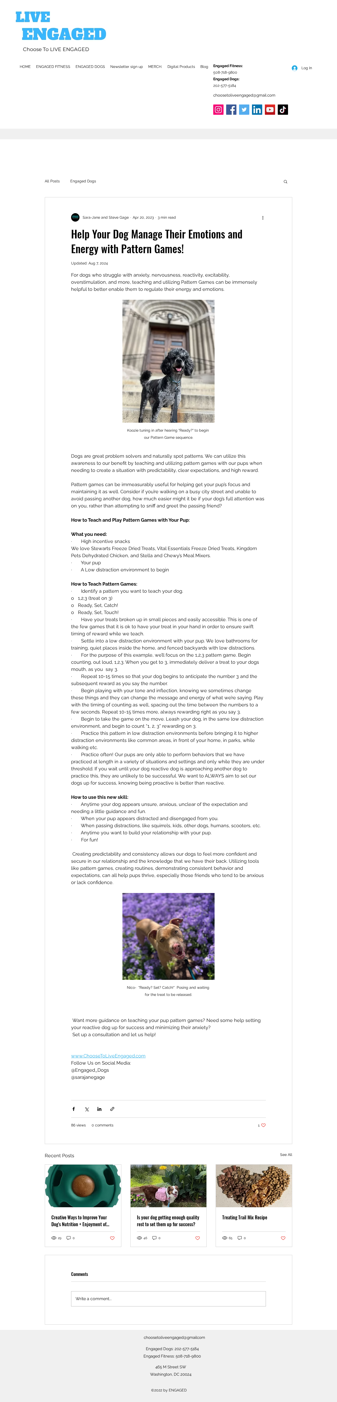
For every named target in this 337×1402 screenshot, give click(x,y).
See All (286, 1154)
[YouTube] (270, 109)
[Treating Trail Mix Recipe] (254, 1186)
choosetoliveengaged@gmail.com (244, 95)
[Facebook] (231, 109)
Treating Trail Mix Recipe (244, 1217)
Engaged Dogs (83, 181)
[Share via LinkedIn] (99, 1108)
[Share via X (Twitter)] (86, 1108)
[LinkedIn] (257, 109)
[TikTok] (283, 109)
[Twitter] (244, 109)
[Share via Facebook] (73, 1108)
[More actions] (263, 217)
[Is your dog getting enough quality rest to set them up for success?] (169, 1186)
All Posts (52, 181)
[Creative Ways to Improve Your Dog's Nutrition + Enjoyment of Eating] (83, 1186)
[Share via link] (112, 1108)
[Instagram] (218, 109)
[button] (285, 181)
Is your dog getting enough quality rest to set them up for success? (168, 1221)
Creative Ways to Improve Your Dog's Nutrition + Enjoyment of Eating (79, 1221)
